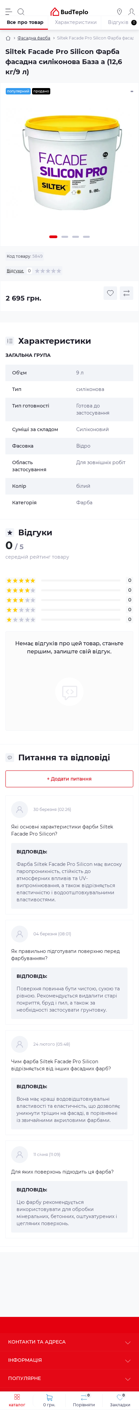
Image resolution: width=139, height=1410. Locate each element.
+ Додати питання (69, 779)
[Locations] (119, 11)
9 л (80, 373)
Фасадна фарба (34, 37)
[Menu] (8, 11)
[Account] (131, 11)
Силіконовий (92, 429)
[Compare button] (126, 293)
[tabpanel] (69, 166)
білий (83, 486)
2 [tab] (64, 237)
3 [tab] (75, 237)
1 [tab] (53, 236)
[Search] (21, 11)
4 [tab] (86, 237)
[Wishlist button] (110, 293)
